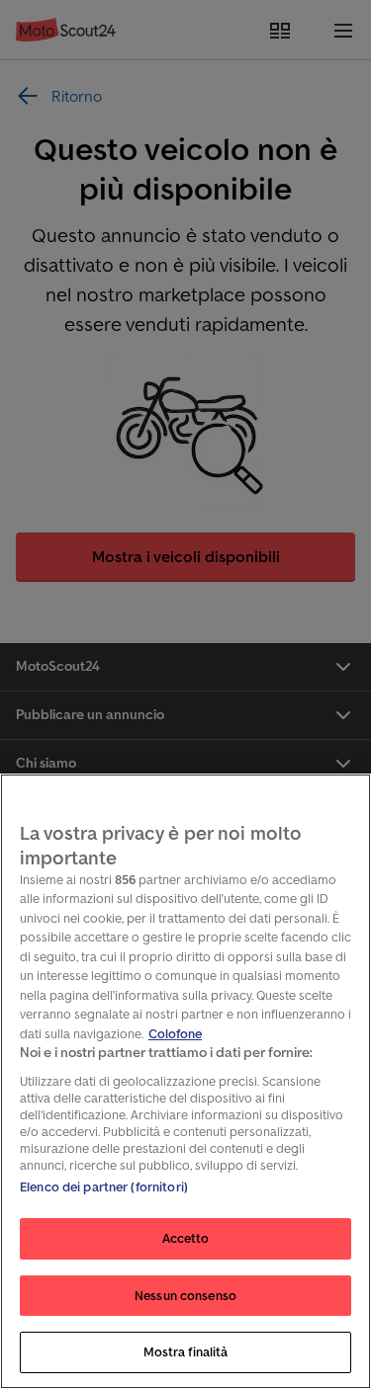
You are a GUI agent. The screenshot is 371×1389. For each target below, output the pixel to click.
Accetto (186, 1238)
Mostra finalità (186, 1352)
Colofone (175, 1033)
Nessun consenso (185, 1295)
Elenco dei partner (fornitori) (104, 1187)
